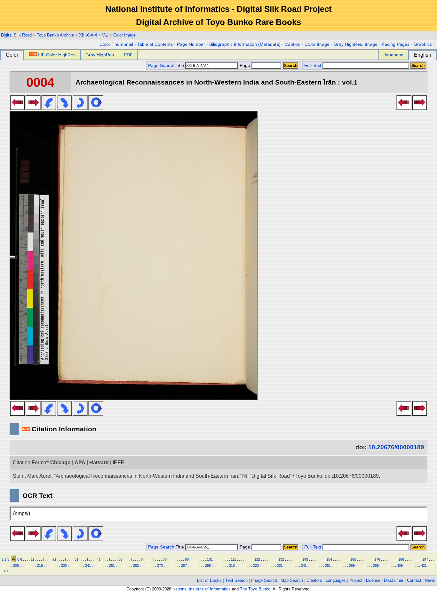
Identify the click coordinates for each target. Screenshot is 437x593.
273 (160, 565)
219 (40, 565)
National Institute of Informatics (201, 589)
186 (401, 559)
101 (210, 559)
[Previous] (17, 108)
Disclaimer (393, 580)
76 (165, 559)
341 (304, 565)
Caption (292, 44)
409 (400, 565)
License (373, 580)
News (430, 580)
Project (355, 580)
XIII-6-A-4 (88, 35)
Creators (314, 580)
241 (88, 565)
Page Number (191, 44)
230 (64, 565)
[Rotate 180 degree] (80, 108)
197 (425, 559)
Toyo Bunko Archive (55, 35)
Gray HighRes (99, 54)
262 (136, 565)
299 (208, 565)
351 (328, 565)
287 (184, 565)
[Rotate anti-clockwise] (48, 108)
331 (280, 565)
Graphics (423, 44)
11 (32, 559)
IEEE (118, 462)
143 (305, 559)
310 (232, 565)
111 (233, 559)
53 (121, 559)
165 (353, 559)
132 (281, 559)
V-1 (105, 35)
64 (143, 559)
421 (424, 565)
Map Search (292, 580)
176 (377, 559)
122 (257, 559)
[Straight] (95, 108)
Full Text (312, 65)
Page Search (161, 65)
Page (244, 65)
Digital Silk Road (16, 35)
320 (256, 565)
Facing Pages (395, 44)
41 (98, 559)
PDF (128, 54)
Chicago (60, 462)
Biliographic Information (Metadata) (245, 44)
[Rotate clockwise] (64, 108)
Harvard (99, 462)
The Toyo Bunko (255, 589)
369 (352, 565)
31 (76, 559)
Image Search (264, 580)
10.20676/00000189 (396, 447)
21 (54, 559)
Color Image (124, 35)
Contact (414, 580)
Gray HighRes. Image (355, 44)
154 (329, 559)
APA (80, 462)
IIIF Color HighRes (56, 54)
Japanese (393, 54)
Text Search (236, 580)
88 (187, 559)
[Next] (33, 108)
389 (376, 565)
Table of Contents (155, 44)
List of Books (209, 580)
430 (6, 571)
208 (16, 565)
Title (180, 65)
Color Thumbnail (116, 44)
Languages (336, 580)
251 (112, 565)
